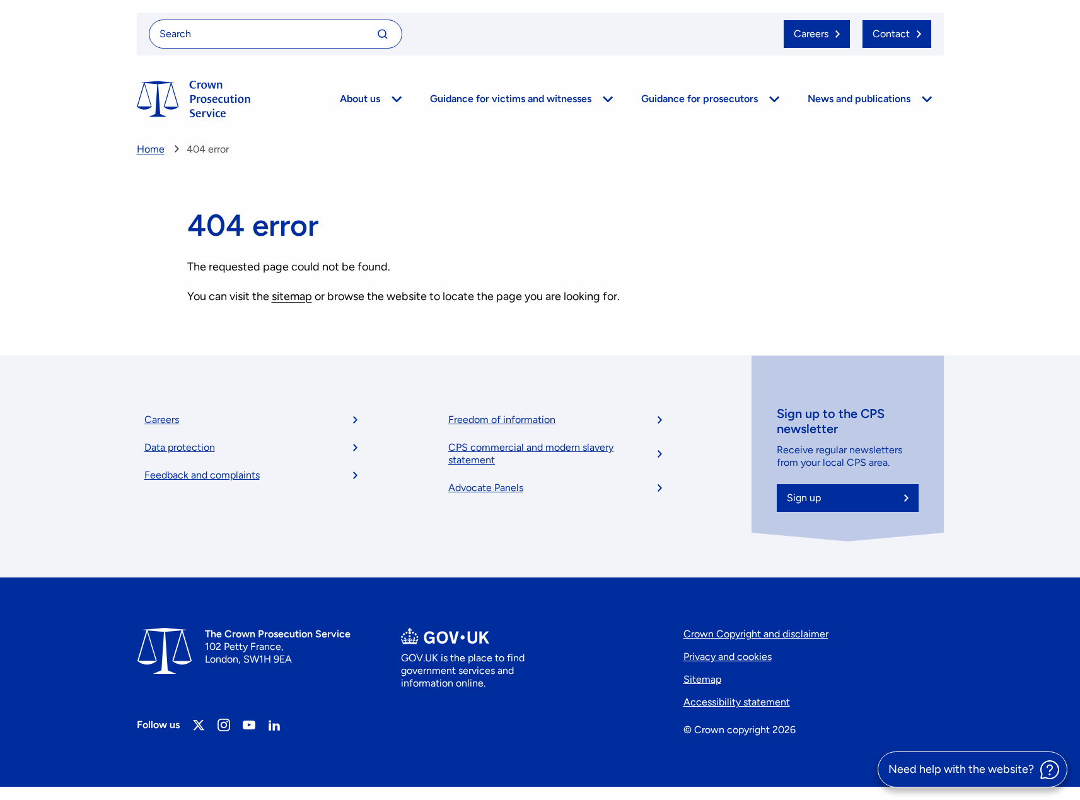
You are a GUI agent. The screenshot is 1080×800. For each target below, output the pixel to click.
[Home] (193, 99)
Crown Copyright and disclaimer (755, 634)
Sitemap (702, 679)
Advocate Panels (485, 488)
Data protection (179, 447)
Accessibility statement (736, 702)
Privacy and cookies (727, 657)
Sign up (804, 498)
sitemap (292, 296)
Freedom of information (501, 420)
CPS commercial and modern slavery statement (530, 453)
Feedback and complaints (202, 475)
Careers (161, 420)
